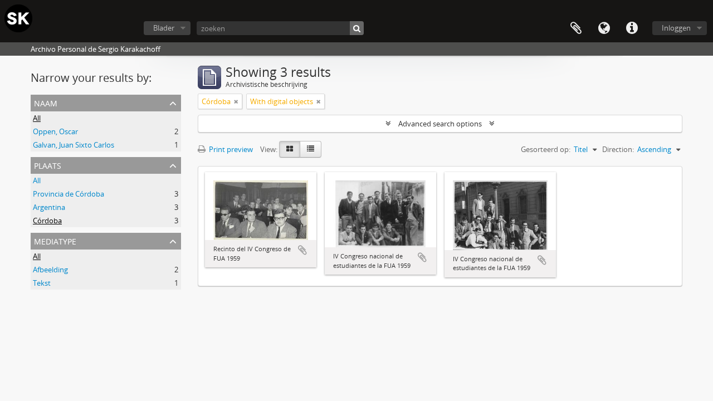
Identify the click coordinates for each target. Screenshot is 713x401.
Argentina (49, 207)
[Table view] (310, 149)
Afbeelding (50, 270)
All (37, 118)
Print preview (230, 149)
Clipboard (576, 28)
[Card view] (289, 149)
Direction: (618, 149)
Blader (163, 28)
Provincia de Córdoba (68, 194)
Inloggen (676, 28)
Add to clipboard (302, 250)
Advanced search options (440, 124)
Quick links (632, 28)
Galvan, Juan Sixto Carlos (73, 145)
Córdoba (47, 221)
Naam (45, 102)
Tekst (42, 283)
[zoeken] (357, 28)
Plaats (47, 164)
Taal (604, 28)
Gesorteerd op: (545, 149)
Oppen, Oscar (55, 131)
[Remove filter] (236, 101)
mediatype (55, 240)
